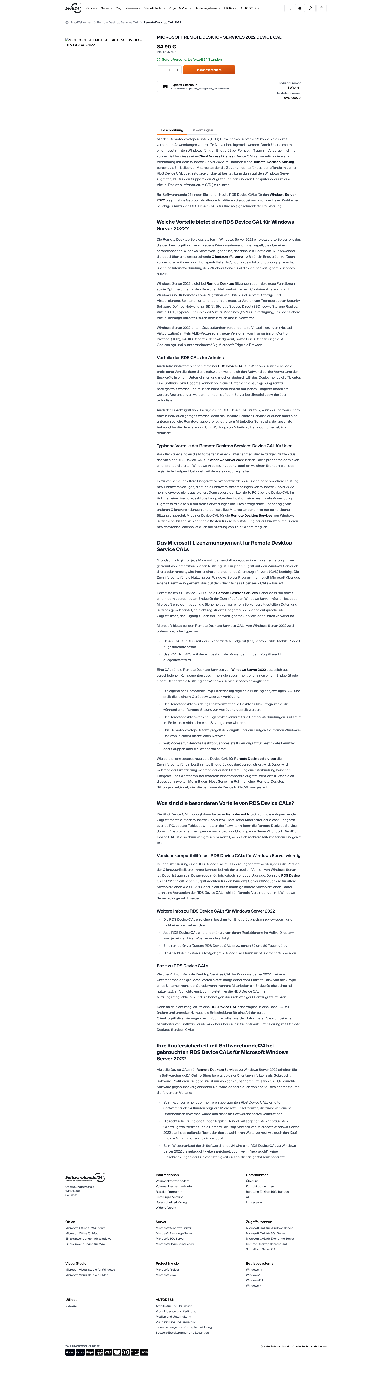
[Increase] (177, 70)
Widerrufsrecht (166, 1207)
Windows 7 (253, 1285)
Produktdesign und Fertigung (176, 1311)
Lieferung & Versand (170, 1197)
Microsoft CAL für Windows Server (269, 1228)
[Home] (67, 22)
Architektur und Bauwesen (174, 1306)
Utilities (229, 8)
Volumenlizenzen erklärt (172, 1181)
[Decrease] (161, 70)
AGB (249, 1197)
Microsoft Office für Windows (85, 1228)
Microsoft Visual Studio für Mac (86, 1275)
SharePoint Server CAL (261, 1249)
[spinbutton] (169, 69)
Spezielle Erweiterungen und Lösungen (182, 1332)
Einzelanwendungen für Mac (85, 1244)
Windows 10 (254, 1275)
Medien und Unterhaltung (173, 1316)
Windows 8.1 (254, 1280)
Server (105, 8)
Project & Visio (178, 8)
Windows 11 (254, 1269)
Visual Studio (153, 8)
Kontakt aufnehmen (260, 1186)
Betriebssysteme (206, 8)
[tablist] (187, 130)
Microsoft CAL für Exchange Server (270, 1238)
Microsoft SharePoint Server (175, 1244)
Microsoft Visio (166, 1275)
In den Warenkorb (209, 69)
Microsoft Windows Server (173, 1228)
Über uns (252, 1181)
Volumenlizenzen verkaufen (175, 1186)
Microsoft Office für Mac (81, 1233)
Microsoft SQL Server (170, 1238)
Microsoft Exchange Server (174, 1233)
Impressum (254, 1202)
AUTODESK (248, 8)
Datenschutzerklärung (171, 1202)
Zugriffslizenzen (127, 8)
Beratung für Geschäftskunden (267, 1191)
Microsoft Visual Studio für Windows (90, 1269)
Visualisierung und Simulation (176, 1322)
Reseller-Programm (169, 1191)
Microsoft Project (167, 1269)
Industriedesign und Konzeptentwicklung (184, 1327)
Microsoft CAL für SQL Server (266, 1233)
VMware (71, 1306)
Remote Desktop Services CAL (267, 1244)
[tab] (172, 130)
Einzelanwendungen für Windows (88, 1238)
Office (90, 8)
